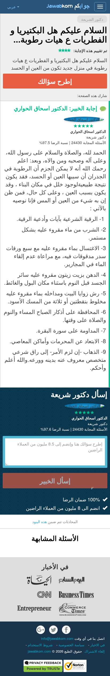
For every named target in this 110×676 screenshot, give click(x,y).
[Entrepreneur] (26, 609)
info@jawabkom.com (57, 638)
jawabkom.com (39, 651)
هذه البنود (39, 521)
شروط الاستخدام (40, 644)
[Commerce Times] (84, 609)
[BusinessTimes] (84, 594)
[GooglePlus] (40, 629)
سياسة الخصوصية (70, 644)
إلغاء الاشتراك (94, 651)
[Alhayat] (26, 580)
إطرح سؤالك (55, 81)
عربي (11, 6)
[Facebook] (66, 629)
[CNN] (26, 594)
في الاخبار (97, 644)
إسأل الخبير (55, 480)
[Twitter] (53, 629)
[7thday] (84, 580)
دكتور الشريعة (92, 19)
